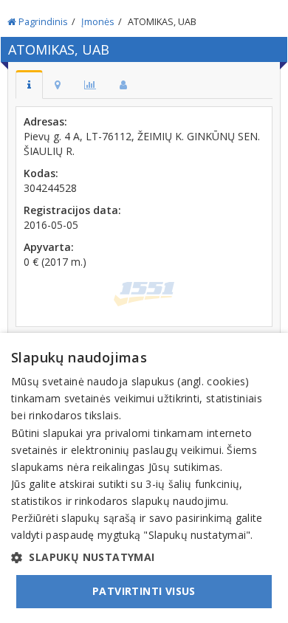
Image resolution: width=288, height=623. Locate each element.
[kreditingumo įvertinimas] (90, 84)
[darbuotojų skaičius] (123, 84)
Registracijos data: (72, 210)
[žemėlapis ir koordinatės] (57, 84)
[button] (144, 557)
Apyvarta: (49, 247)
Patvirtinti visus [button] (144, 591)
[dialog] (144, 478)
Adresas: (45, 121)
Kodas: (41, 173)
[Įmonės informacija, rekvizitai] (29, 84)
